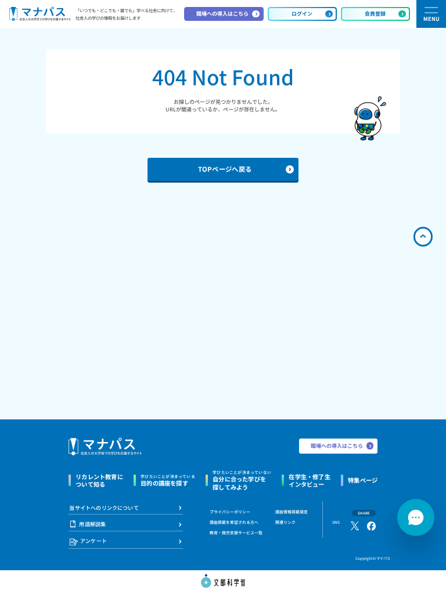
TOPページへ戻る (225, 168)
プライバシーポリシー (230, 512)
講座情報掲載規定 (291, 512)
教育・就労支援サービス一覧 (236, 532)
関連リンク (285, 522)
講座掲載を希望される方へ (234, 522)
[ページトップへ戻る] (423, 237)
